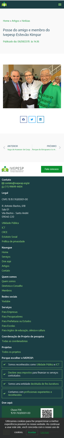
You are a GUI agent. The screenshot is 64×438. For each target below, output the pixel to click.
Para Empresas (10, 311)
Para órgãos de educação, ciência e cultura (23, 330)
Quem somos (9, 281)
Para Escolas (8, 325)
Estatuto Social (9, 236)
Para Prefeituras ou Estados (16, 321)
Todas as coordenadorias (15, 341)
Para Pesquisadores (12, 316)
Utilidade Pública (10, 222)
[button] (59, 4)
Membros (7, 290)
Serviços (6, 256)
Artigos (15, 20)
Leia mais (45, 432)
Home (6, 20)
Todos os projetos (11, 351)
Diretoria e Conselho (12, 285)
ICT (3, 227)
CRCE (4, 232)
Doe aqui (6, 261)
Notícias (26, 20)
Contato (6, 270)
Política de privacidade (13, 241)
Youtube (6, 301)
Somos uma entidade (33, 383)
